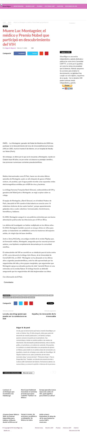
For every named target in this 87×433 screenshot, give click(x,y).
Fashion (60, 6)
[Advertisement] (43, 14)
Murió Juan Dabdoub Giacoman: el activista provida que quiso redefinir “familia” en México (29, 394)
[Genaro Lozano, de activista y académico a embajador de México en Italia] (29, 406)
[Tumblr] (81, 1)
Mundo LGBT (30, 6)
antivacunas (15, 295)
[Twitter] (84, 1)
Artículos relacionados (12, 373)
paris (51, 295)
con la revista (17, 269)
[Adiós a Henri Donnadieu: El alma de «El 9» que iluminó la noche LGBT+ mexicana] (47, 406)
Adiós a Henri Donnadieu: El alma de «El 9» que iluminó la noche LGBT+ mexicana (47, 418)
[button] (82, 6)
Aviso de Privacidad (34, 1)
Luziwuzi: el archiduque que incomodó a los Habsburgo (8, 393)
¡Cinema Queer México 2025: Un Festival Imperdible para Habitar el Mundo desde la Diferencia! (11, 418)
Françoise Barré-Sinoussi (28, 295)
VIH (19, 252)
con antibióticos (24, 231)
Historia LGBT (50, 6)
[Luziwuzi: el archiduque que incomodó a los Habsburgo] (11, 382)
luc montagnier (43, 295)
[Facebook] (74, 1)
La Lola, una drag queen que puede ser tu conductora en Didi (15, 316)
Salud (5, 26)
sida (14, 297)
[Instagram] (77, 1)
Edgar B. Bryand (10, 48)
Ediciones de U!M (71, 6)
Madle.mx (7, 430)
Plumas (39, 6)
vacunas (20, 297)
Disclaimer (23, 1)
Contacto (58, 1)
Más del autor (28, 373)
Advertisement (48, 1)
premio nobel (7, 297)
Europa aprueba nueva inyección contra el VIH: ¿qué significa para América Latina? (47, 393)
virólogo (31, 297)
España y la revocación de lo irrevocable (44, 315)
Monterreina (18, 6)
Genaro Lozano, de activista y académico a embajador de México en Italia (29, 417)
